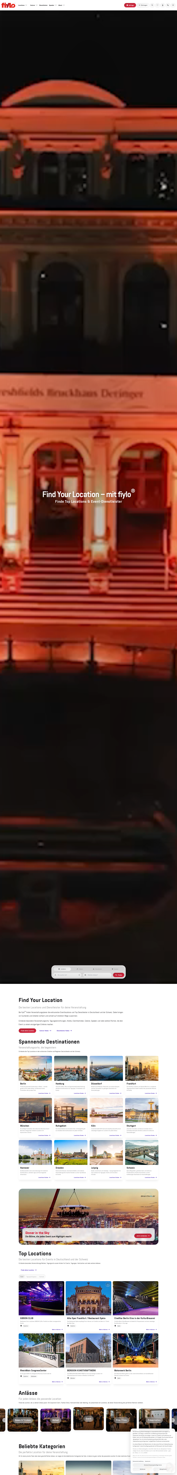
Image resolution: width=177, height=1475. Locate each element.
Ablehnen (142, 1469)
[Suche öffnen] (152, 5)
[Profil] (162, 5)
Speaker (51, 5)
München (24, 1126)
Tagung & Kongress (31, 1276)
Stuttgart (131, 1126)
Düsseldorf (96, 1084)
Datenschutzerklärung (138, 1461)
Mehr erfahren (56, 1329)
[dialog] (153, 1451)
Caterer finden (44, 1030)
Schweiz (131, 1168)
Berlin (23, 1084)
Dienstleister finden (63, 1030)
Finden (120, 975)
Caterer (32, 5)
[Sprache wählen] (167, 5)
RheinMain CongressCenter (33, 1370)
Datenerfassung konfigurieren (153, 1465)
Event (22, 1276)
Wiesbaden (33, 1376)
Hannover (24, 1168)
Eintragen (144, 5)
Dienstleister (43, 5)
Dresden (60, 1168)
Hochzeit (41, 1276)
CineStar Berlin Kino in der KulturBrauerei (134, 1318)
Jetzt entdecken (141, 1236)
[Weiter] (172, 1420)
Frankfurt (131, 1084)
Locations (21, 5)
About (60, 5)
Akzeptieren (163, 1469)
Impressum (147, 1461)
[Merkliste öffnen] (157, 5)
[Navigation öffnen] (173, 5)
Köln (93, 1126)
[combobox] (69, 975)
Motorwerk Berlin (122, 1370)
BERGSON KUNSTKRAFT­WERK (81, 1370)
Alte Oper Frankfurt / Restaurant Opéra (86, 1318)
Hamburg (60, 1084)
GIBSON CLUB (26, 1318)
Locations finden (43, 1093)
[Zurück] (4, 1420)
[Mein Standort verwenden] (79, 975)
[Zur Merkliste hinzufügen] (60, 1284)
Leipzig (94, 1168)
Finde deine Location (27, 1030)
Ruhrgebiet (61, 1126)
